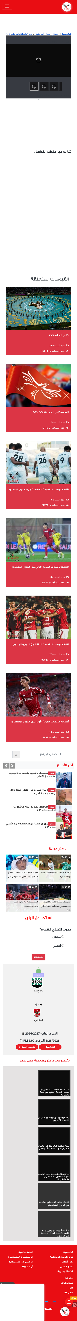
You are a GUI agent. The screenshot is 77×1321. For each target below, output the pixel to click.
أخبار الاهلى (66, 1266)
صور (70, 1287)
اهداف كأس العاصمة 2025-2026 (51, 412)
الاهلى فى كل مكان (21, 1261)
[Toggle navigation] (7, 6)
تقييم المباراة (27, 1047)
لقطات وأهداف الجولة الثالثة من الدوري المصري (41, 644)
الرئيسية (66, 34)
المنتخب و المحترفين (20, 1257)
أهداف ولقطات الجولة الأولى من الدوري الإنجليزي (40, 721)
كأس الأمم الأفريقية (61, 1257)
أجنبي (57, 945)
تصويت (38, 957)
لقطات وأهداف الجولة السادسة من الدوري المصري (39, 489)
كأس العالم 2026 (59, 335)
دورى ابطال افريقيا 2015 (19, 34)
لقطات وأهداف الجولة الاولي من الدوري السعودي (39, 566)
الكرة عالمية (25, 1252)
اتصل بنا (68, 1292)
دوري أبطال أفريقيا (47, 34)
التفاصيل (50, 1047)
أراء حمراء (27, 1266)
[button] (6, 766)
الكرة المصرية (65, 1271)
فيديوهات (67, 1283)
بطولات (68, 1278)
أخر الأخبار (67, 1261)
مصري (56, 937)
